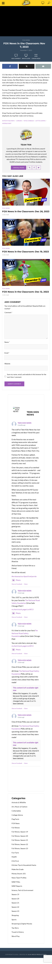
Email (6, 353)
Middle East (6, 123)
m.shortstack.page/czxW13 (22, 609)
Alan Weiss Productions (37, 954)
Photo (18, 580)
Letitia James (40, 121)
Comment (8, 312)
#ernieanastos (17, 576)
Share (26, 584)
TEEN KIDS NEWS (24, 423)
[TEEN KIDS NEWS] (17, 410)
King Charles (29, 121)
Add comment (16, 58)
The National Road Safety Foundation (25, 633)
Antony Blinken (8, 121)
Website (7, 364)
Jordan (19, 121)
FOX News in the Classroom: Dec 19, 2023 (25, 251)
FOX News (26, 40)
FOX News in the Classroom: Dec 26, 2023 (25, 211)
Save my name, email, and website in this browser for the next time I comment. (26, 375)
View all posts (18, 168)
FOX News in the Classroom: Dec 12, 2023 (25, 291)
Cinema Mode (36, 58)
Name (7, 342)
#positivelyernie (30, 576)
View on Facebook (17, 584)
